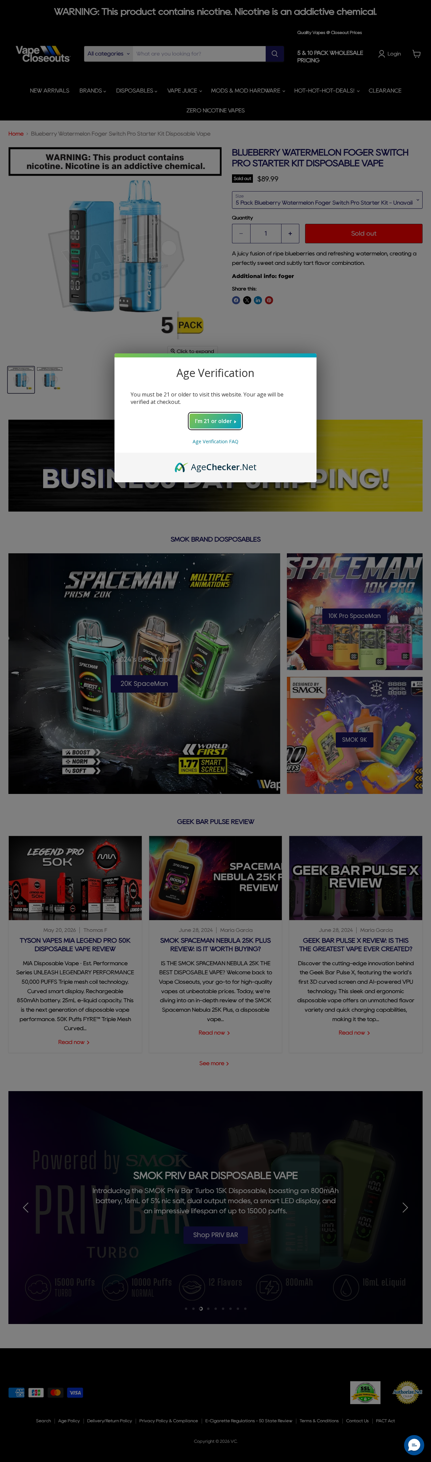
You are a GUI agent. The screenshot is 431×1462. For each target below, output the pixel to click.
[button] (414, 1445)
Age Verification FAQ (215, 441)
